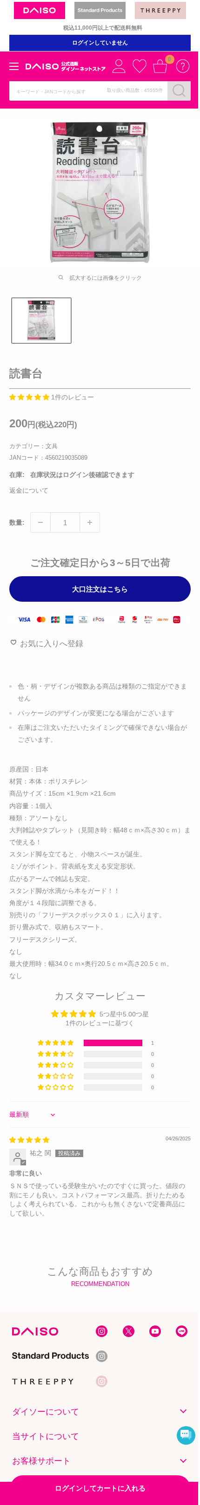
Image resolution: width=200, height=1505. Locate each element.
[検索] (179, 90)
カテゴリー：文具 (33, 446)
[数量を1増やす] (90, 522)
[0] (160, 66)
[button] (30, 397)
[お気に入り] (139, 66)
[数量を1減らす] (40, 522)
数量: (17, 522)
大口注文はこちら (100, 589)
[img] (29, 1140)
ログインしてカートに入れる (100, 1488)
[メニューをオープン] (14, 66)
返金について (28, 490)
